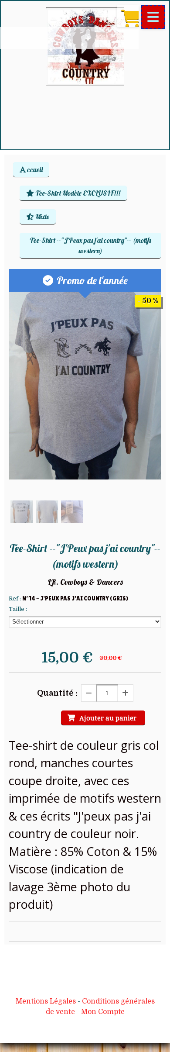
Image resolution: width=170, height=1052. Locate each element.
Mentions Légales (46, 1001)
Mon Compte (103, 1012)
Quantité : (57, 693)
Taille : (18, 609)
